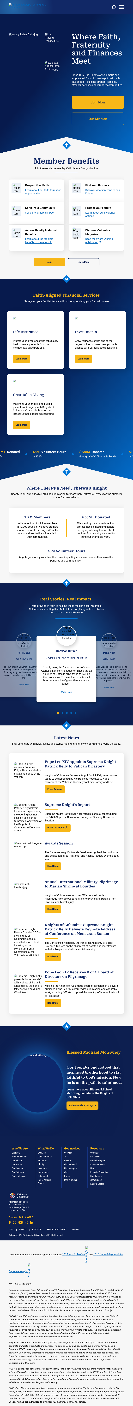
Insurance (42, 1168)
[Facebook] (10, 1222)
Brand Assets (96, 1176)
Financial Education (99, 1172)
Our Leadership (18, 1176)
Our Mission (98, 119)
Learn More (84, 262)
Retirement (43, 1176)
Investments (43, 1172)
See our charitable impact (39, 212)
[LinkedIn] (31, 1222)
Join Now (98, 102)
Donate (67, 1160)
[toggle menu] (121, 7)
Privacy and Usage (56, 1229)
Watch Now (24, 685)
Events (67, 1176)
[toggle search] (114, 7)
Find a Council (70, 1164)
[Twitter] (14, 1222)
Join (49, 262)
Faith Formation (45, 1156)
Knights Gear (96, 1184)
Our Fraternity (18, 1172)
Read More (53, 866)
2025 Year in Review (73, 1254)
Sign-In (75, 1229)
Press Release (54, 789)
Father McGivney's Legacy (82, 1105)
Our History (17, 1164)
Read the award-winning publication (99, 240)
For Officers (95, 1156)
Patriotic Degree (97, 1160)
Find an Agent (70, 1168)
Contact (36, 1229)
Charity (41, 1164)
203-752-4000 (15, 1210)
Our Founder (17, 1168)
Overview (16, 1152)
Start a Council (70, 1180)
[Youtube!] (20, 1222)
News (92, 1168)
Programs (42, 1160)
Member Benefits (19, 1156)
